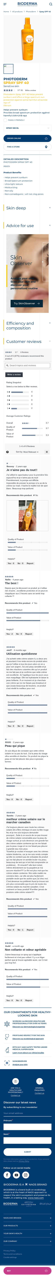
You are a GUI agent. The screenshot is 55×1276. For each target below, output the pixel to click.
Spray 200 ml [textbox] (12, 128)
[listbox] (29, 452)
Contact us (15, 1095)
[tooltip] (7, 452)
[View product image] (27, 39)
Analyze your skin (20, 1064)
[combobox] (27, 128)
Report (30, 563)
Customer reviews (23, 341)
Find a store (13, 147)
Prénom (8, 1120)
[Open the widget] (27, 1271)
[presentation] (27, 516)
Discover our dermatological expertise (29, 1027)
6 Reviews (25, 352)
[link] (14, 90)
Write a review (30, 90)
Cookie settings (10, 1257)
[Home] (27, 4)
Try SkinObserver (24, 303)
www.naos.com (36, 1198)
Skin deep (16, 208)
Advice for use (20, 225)
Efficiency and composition (20, 325)
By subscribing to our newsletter (20, 1107)
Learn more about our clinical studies (28, 1053)
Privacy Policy (24, 1161)
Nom (6, 1134)
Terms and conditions (13, 1254)
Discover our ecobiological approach (28, 1039)
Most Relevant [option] (29, 452)
